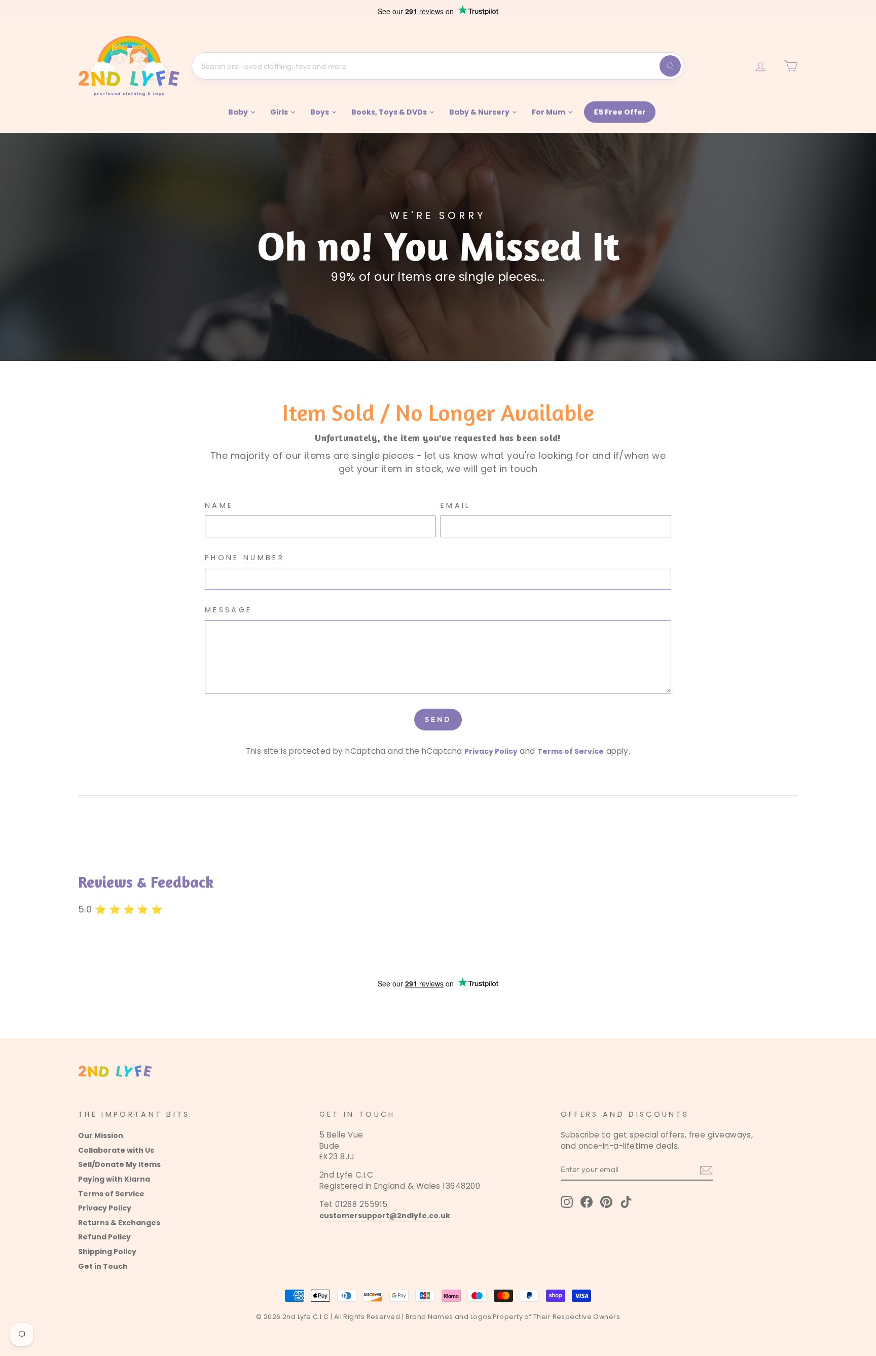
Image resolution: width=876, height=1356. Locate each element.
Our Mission (100, 1135)
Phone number (244, 558)
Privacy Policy (491, 751)
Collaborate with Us (116, 1150)
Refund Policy (104, 1237)
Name (219, 505)
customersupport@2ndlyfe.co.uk (384, 1216)
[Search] (670, 66)
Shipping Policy (107, 1252)
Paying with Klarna (114, 1179)
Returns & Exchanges (119, 1223)
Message (228, 610)
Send (438, 719)
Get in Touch (103, 1266)
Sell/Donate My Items (119, 1164)
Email (456, 505)
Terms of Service (570, 751)
